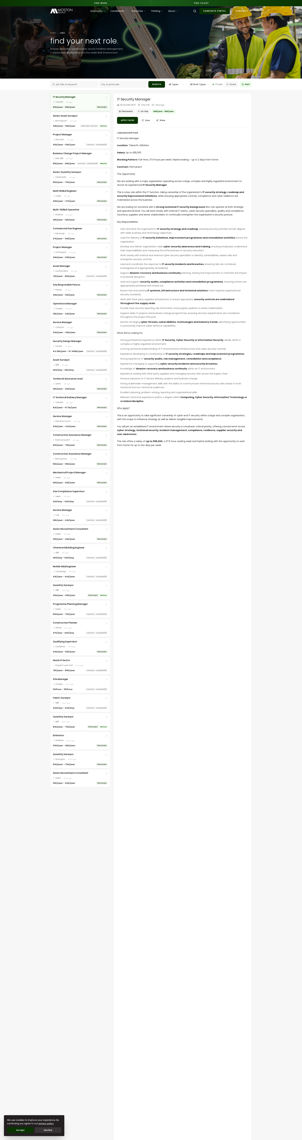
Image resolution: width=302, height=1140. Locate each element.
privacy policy (46, 1123)
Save (147, 120)
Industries (137, 11)
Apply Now (127, 120)
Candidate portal (214, 11)
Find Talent (201, 3)
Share (162, 120)
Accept (20, 1130)
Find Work (100, 3)
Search (156, 84)
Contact (241, 10)
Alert (247, 84)
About (171, 11)
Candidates (117, 11)
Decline (48, 1130)
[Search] (195, 11)
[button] (80, 102)
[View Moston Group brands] (75, 11)
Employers (96, 11)
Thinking (155, 11)
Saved (232, 84)
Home (53, 33)
